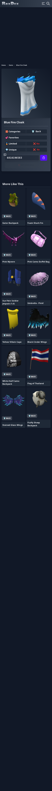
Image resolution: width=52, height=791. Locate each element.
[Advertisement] (26, 34)
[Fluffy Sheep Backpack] (38, 407)
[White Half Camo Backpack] (13, 366)
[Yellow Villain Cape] (13, 326)
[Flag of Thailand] (38, 366)
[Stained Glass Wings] (13, 407)
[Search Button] (48, 3)
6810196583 (14, 157)
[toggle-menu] (43, 3)
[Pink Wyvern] (13, 245)
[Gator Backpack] (13, 207)
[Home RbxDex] (12, 3)
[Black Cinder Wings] (38, 326)
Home (3, 65)
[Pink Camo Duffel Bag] (38, 245)
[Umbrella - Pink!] (38, 285)
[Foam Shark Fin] (38, 207)
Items (11, 65)
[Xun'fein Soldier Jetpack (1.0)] (13, 285)
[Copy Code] (43, 158)
